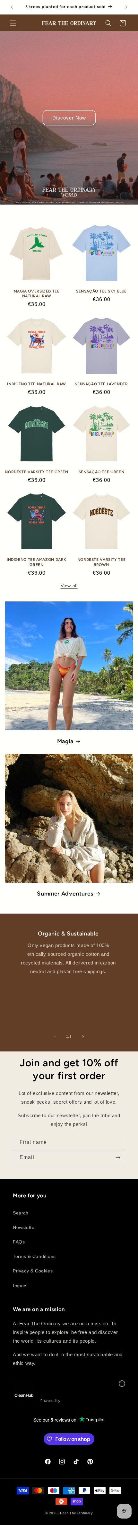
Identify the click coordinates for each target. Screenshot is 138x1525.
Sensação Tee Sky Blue (101, 291)
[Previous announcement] (12, 7)
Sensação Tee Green (101, 472)
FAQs (19, 1241)
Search (21, 1212)
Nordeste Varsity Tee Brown (101, 562)
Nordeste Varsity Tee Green (36, 472)
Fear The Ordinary (76, 1513)
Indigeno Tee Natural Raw (36, 384)
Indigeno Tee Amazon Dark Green (36, 562)
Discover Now (69, 117)
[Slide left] (55, 1037)
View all (69, 585)
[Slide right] (83, 1037)
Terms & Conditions (34, 1256)
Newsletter (24, 1227)
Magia (65, 741)
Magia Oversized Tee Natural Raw (37, 293)
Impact (20, 1285)
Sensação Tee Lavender (101, 384)
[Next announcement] (126, 7)
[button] (13, 23)
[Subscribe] (118, 1157)
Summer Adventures (65, 893)
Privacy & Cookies (33, 1270)
